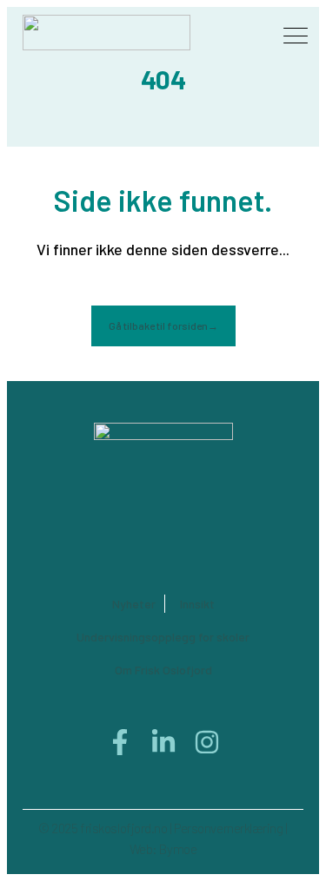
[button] (296, 38)
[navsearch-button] (244, 33)
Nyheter (134, 603)
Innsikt (197, 603)
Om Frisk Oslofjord (163, 669)
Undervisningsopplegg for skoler (163, 636)
